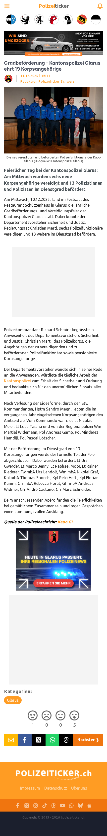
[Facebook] (17, 805)
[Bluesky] (80, 805)
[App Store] (89, 805)
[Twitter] (26, 805)
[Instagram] (35, 805)
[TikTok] (44, 805)
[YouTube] (62, 805)
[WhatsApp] (71, 805)
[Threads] (53, 805)
